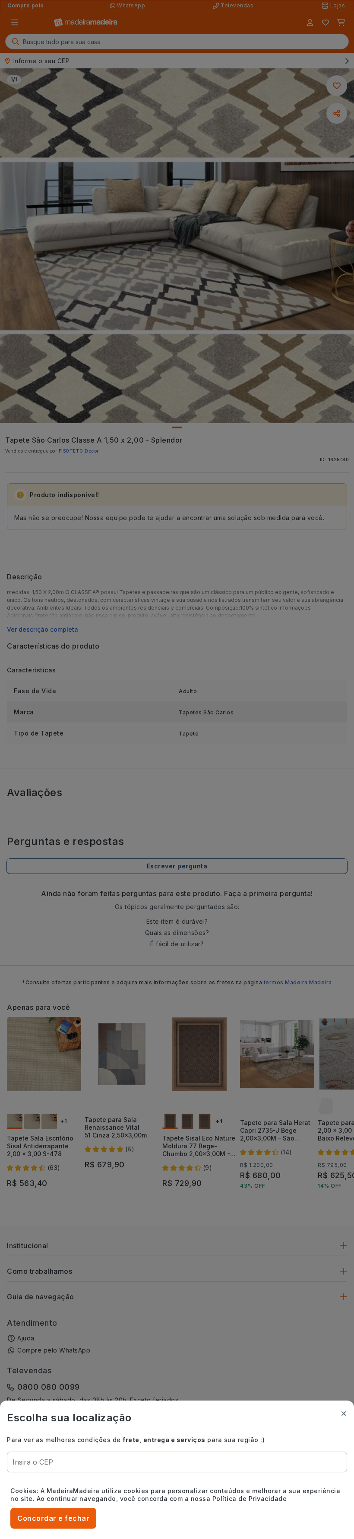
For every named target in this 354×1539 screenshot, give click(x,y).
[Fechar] (343, 1413)
